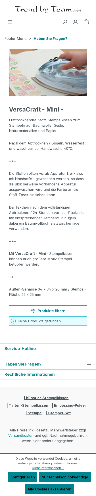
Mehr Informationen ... (48, 468)
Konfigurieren (22, 477)
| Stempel (33, 413)
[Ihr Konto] (75, 21)
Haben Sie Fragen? (23, 364)
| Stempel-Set (58, 413)
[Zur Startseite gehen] (48, 9)
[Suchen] (64, 21)
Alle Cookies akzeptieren (49, 489)
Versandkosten (20, 435)
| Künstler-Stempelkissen (46, 398)
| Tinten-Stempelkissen (27, 405)
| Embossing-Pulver (69, 405)
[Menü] (9, 21)
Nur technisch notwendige (65, 477)
